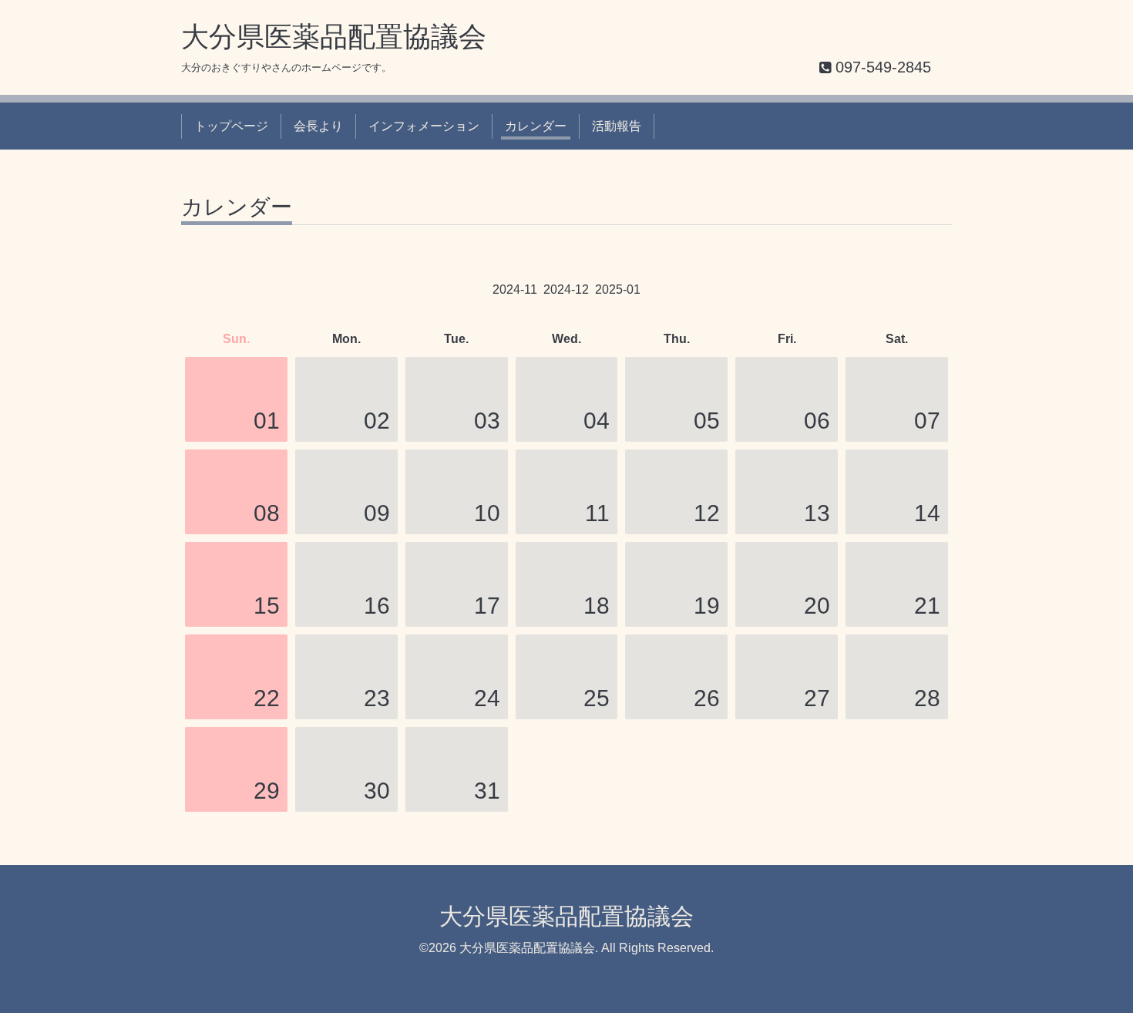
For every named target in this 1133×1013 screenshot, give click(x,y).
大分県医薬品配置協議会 (333, 36)
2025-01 (617, 289)
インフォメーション (423, 126)
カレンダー (535, 126)
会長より (318, 126)
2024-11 (515, 289)
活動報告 (616, 126)
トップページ (231, 126)
